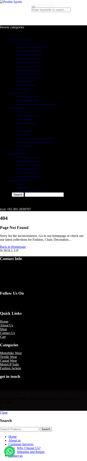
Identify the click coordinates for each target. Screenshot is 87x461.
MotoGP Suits (9, 364)
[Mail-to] (9, 305)
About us (14, 440)
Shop (3, 329)
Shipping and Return (31, 452)
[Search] (33, 6)
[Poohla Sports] (11, 2)
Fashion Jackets (10, 368)
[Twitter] (9, 301)
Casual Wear (8, 360)
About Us (6, 325)
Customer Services (20, 444)
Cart (3, 337)
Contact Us (7, 333)
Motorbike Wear (11, 353)
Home (4, 321)
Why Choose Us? (29, 448)
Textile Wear (8, 357)
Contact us (15, 455)
